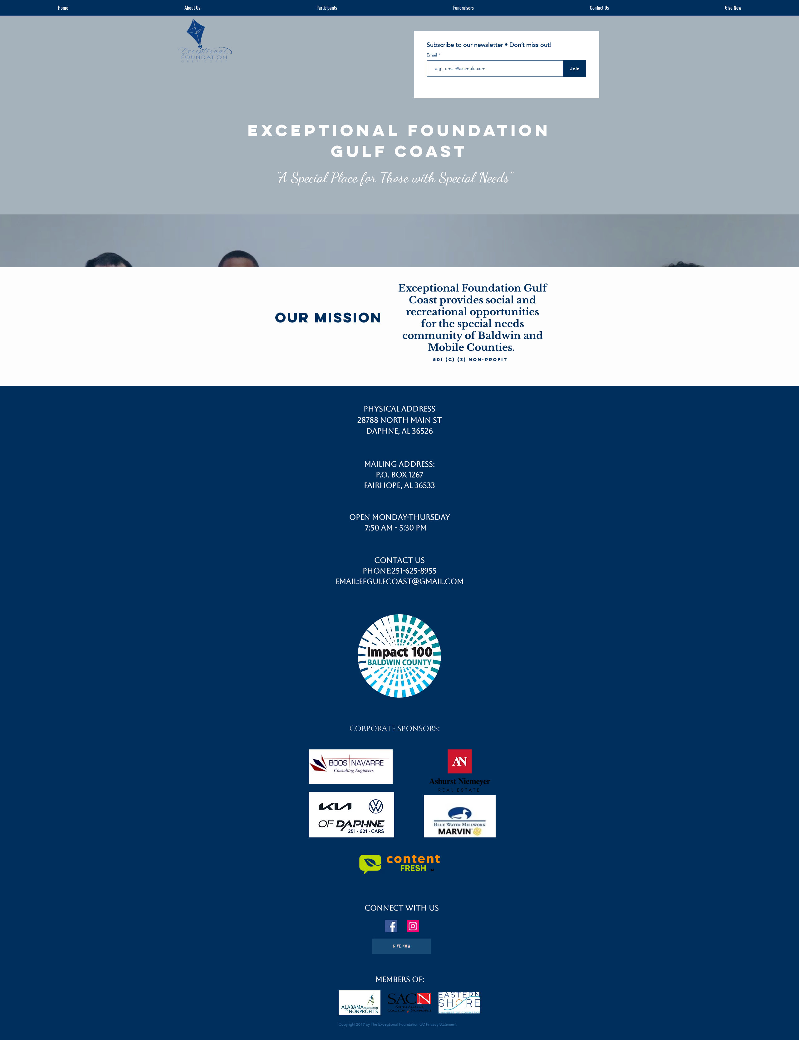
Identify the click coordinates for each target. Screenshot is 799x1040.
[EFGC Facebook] (391, 926)
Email (432, 55)
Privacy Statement (441, 1024)
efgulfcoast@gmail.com (411, 581)
